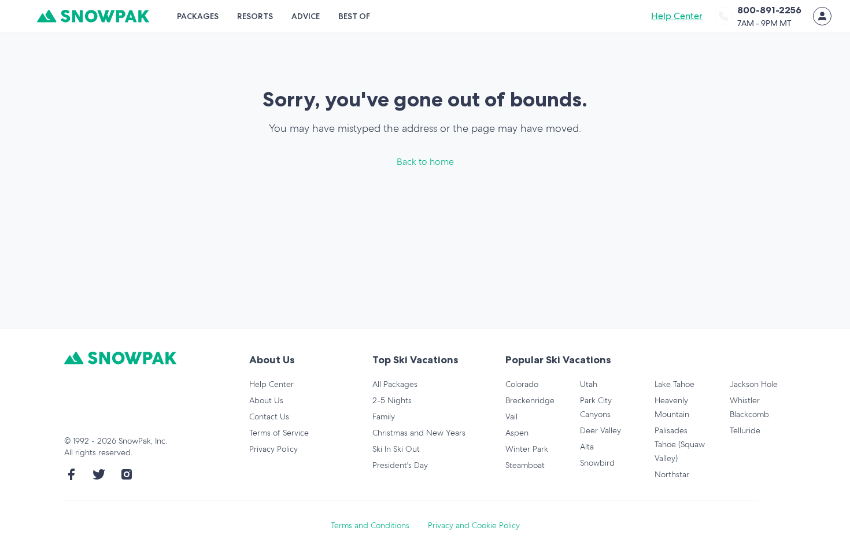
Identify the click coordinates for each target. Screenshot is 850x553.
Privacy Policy (273, 449)
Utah (588, 384)
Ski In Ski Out (396, 449)
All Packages (394, 384)
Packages (198, 16)
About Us (266, 400)
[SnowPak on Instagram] (127, 474)
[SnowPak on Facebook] (71, 474)
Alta (587, 446)
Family (383, 416)
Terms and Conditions (370, 525)
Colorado (521, 384)
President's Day (400, 465)
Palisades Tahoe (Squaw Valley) (680, 444)
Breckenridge (530, 400)
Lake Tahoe (674, 384)
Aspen (517, 432)
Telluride (745, 430)
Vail (511, 416)
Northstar (672, 474)
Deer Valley (600, 430)
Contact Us (269, 416)
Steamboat (525, 465)
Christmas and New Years (418, 432)
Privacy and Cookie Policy (474, 525)
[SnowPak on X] (99, 474)
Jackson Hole (754, 384)
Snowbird (597, 463)
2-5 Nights (392, 400)
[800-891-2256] (723, 16)
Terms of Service (279, 432)
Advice (305, 16)
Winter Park (526, 449)
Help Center (677, 16)
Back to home (425, 162)
